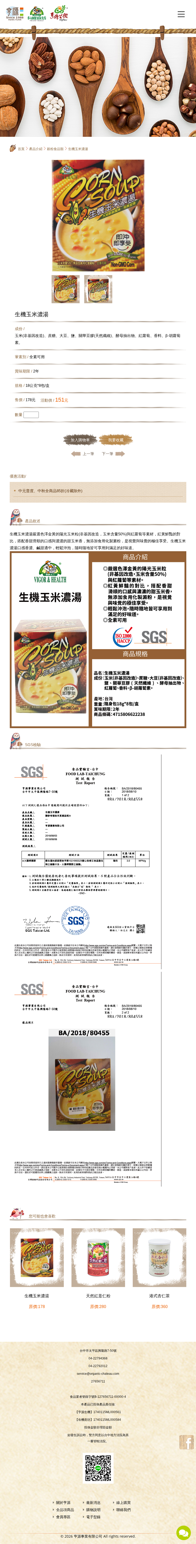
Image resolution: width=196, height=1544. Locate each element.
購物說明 (93, 1510)
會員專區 (63, 1517)
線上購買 (123, 1503)
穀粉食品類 (55, 149)
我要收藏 (116, 440)
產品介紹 (35, 149)
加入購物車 (80, 440)
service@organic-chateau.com (98, 1374)
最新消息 (93, 1503)
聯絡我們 (123, 1510)
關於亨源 (63, 1503)
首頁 (21, 149)
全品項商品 (65, 1510)
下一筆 (107, 454)
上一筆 (88, 454)
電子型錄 (93, 1517)
